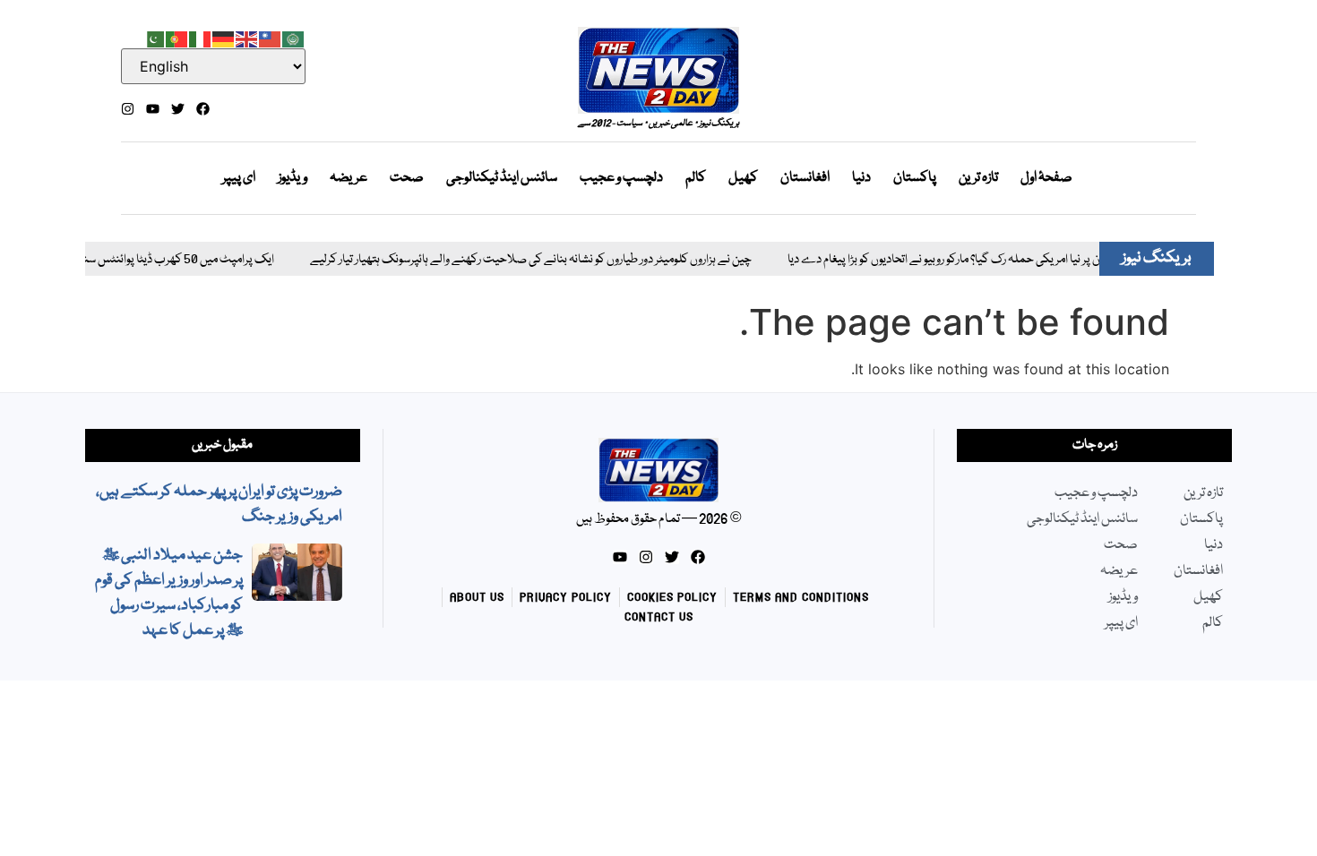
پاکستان (914, 178)
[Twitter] (178, 109)
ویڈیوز (292, 178)
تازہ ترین (978, 178)
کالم (695, 178)
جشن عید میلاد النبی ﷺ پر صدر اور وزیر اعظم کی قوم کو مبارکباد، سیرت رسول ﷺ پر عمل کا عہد (169, 593)
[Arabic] (294, 38)
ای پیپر (238, 178)
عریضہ (348, 178)
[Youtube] (152, 109)
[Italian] (200, 38)
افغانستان (805, 178)
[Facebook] (203, 109)
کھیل (743, 178)
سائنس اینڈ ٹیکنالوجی (501, 178)
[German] (224, 38)
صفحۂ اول (1046, 178)
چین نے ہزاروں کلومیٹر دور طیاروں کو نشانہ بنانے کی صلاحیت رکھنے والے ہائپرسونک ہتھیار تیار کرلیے (514, 260)
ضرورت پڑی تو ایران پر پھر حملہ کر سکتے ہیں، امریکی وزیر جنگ (219, 504)
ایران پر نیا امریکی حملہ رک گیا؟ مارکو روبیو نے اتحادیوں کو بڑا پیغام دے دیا (933, 260)
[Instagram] (127, 109)
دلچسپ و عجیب (621, 178)
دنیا (861, 178)
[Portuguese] (177, 38)
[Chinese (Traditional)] (270, 38)
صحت (407, 178)
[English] (247, 38)
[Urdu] (154, 38)
